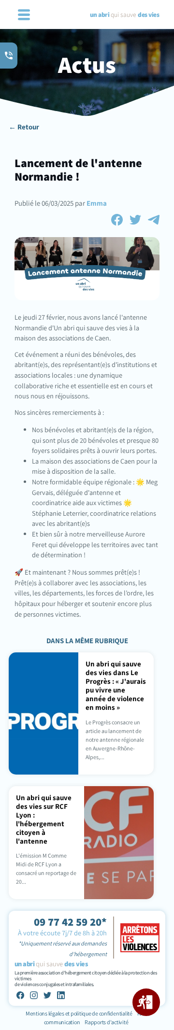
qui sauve (124, 14)
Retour (28, 126)
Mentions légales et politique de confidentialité (79, 1013)
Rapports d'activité (106, 1022)
